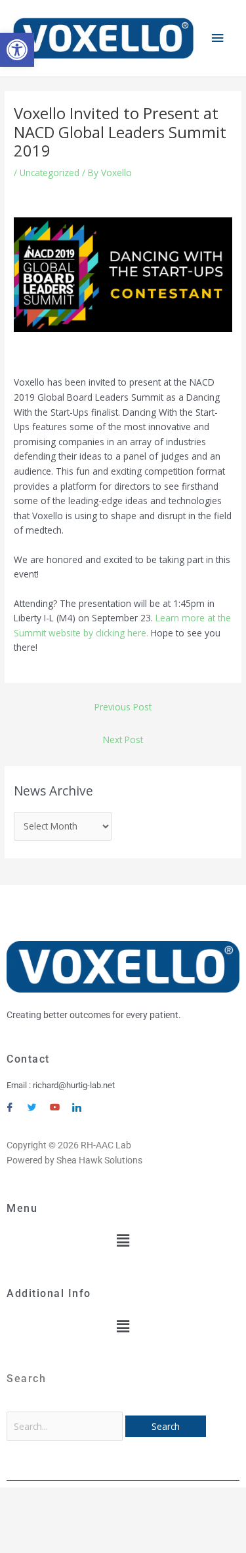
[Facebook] (10, 1102)
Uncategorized (49, 172)
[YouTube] (54, 1102)
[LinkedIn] (77, 1102)
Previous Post (123, 707)
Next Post (123, 739)
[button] (17, 50)
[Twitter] (32, 1102)
